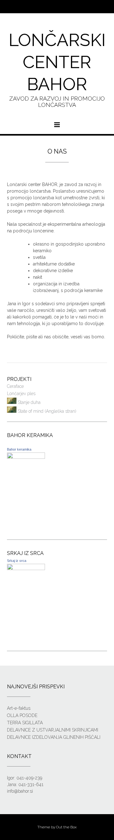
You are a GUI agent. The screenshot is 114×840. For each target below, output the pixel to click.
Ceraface (15, 386)
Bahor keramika (19, 449)
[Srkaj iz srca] (26, 568)
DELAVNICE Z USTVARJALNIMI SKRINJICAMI (52, 729)
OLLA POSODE (22, 715)
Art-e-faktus (18, 708)
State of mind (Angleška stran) (46, 411)
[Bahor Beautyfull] (26, 457)
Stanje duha (28, 402)
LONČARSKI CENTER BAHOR (57, 62)
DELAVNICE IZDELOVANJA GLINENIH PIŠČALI (53, 737)
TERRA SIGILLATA (25, 722)
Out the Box (66, 827)
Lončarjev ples (21, 393)
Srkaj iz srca (16, 561)
